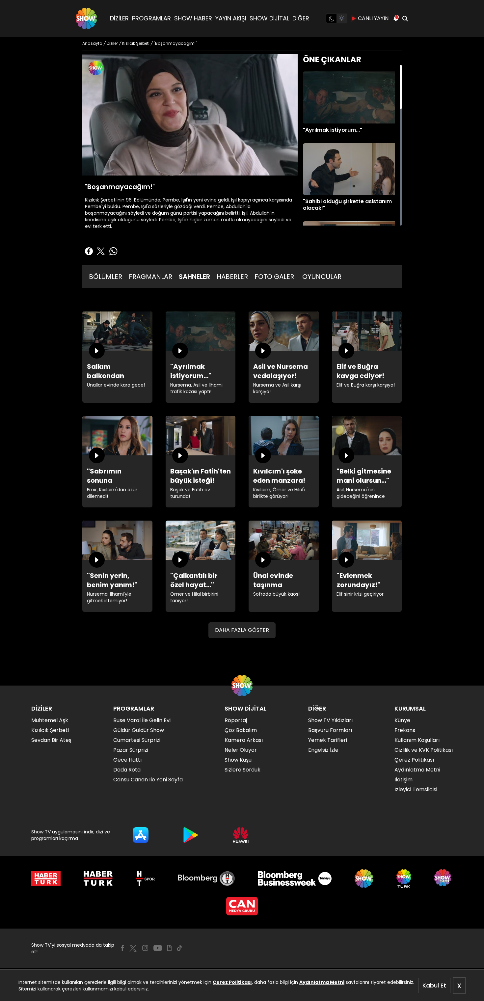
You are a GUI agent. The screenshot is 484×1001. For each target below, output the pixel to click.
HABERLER (232, 276)
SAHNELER (194, 276)
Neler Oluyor (241, 750)
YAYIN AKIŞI (230, 18)
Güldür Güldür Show (138, 730)
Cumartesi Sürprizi (136, 740)
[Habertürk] (46, 878)
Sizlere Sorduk (242, 769)
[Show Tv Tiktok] (179, 948)
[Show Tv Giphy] (169, 948)
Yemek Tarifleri (327, 740)
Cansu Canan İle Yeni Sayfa (148, 779)
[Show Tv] (86, 18)
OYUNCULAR (321, 276)
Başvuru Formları (330, 730)
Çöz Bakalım (241, 730)
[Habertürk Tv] (98, 878)
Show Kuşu (238, 760)
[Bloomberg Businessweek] (294, 878)
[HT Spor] (145, 878)
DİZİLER (119, 18)
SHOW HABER (193, 18)
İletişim (403, 779)
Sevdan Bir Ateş (51, 740)
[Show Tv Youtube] (157, 948)
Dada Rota (127, 769)
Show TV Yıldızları (330, 720)
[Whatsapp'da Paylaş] (113, 251)
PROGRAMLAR (151, 18)
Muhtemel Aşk (49, 720)
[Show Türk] (403, 878)
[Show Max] (443, 878)
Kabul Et (434, 985)
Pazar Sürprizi (130, 750)
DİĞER (300, 18)
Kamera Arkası (244, 740)
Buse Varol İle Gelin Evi (142, 720)
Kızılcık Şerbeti (50, 730)
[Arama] (405, 18)
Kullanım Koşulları (417, 740)
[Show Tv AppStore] (140, 835)
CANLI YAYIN (373, 18)
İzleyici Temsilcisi (415, 789)
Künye (402, 720)
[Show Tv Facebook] (122, 948)
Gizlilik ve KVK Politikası (423, 750)
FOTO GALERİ (275, 276)
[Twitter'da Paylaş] (101, 251)
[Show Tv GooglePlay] (190, 835)
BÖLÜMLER (105, 276)
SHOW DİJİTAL (269, 18)
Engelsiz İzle (323, 750)
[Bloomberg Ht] (206, 878)
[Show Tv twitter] (133, 948)
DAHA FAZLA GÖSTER (242, 630)
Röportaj (236, 720)
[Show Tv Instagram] (145, 948)
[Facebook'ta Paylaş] (89, 251)
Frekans (404, 730)
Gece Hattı (127, 760)
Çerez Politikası (232, 982)
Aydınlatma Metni (321, 982)
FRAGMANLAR (150, 276)
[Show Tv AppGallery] (240, 835)
